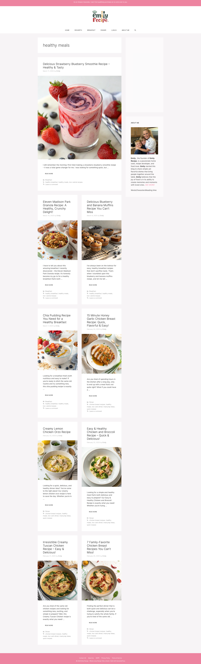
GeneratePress (120, 661)
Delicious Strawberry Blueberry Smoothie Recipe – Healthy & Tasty (76, 65)
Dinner (103, 30)
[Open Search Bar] (135, 30)
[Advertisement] (144, 75)
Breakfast (91, 30)
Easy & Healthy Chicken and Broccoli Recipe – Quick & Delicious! (101, 433)
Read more (49, 173)
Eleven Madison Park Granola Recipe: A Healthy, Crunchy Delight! (57, 207)
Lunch (114, 30)
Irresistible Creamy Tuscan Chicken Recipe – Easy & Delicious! (55, 547)
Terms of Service (117, 658)
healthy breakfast (51, 182)
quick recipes (91, 409)
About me (125, 30)
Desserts (78, 30)
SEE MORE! (150, 185)
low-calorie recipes (76, 182)
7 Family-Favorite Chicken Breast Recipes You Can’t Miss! (99, 547)
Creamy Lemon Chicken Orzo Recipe (57, 430)
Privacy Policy (105, 658)
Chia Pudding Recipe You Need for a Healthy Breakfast (57, 319)
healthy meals (63, 182)
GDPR (97, 658)
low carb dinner (97, 407)
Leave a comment (51, 184)
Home (67, 30)
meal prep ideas (109, 407)
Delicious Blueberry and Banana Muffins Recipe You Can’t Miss (100, 207)
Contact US (82, 658)
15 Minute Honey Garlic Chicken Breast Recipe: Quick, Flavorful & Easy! (101, 320)
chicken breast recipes (97, 404)
